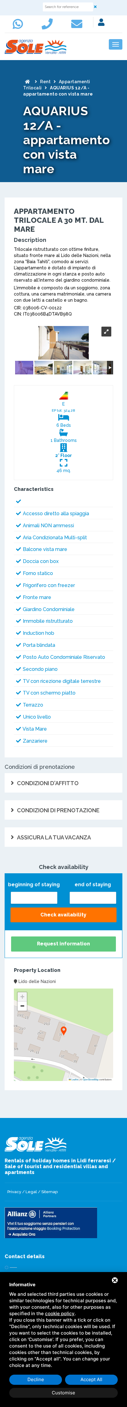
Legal (31, 1191)
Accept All (91, 1379)
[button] (63, 1031)
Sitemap (49, 1191)
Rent (45, 81)
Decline (35, 1379)
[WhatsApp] (19, 27)
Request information (63, 944)
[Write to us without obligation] (78, 27)
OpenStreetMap (91, 1079)
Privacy (14, 1191)
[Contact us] (49, 27)
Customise (63, 1393)
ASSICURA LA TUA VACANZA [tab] (54, 837)
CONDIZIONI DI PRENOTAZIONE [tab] (58, 810)
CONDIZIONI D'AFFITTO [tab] (48, 783)
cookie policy (60, 1313)
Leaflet (74, 1079)
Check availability (63, 915)
